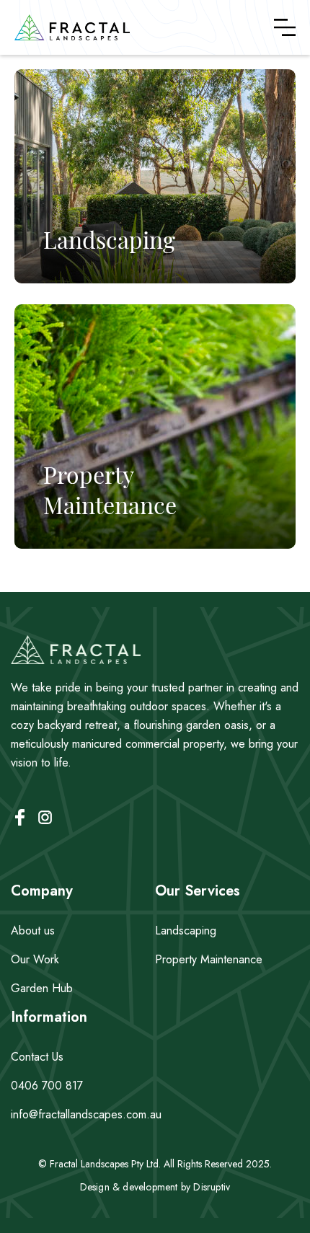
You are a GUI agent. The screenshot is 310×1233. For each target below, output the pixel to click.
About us (33, 930)
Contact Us (37, 1056)
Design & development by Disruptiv (155, 1187)
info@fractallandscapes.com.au (86, 1114)
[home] (72, 27)
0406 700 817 (47, 1085)
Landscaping (185, 930)
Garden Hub (42, 988)
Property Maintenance (208, 959)
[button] (285, 28)
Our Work (35, 959)
